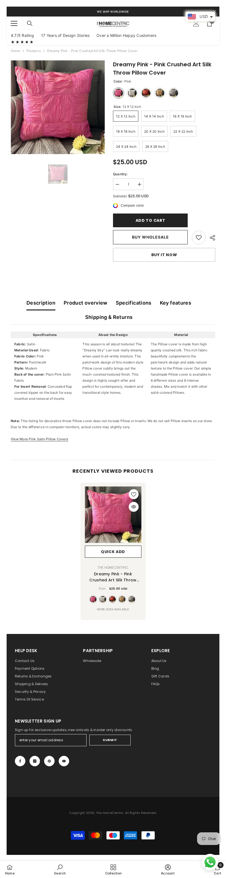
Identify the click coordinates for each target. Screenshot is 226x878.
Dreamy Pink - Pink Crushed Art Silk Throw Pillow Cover (112, 577)
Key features (175, 303)
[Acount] (196, 23)
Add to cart (150, 220)
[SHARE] (210, 237)
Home (15, 51)
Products (33, 51)
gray (132, 599)
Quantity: (120, 174)
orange (112, 599)
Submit (110, 740)
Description (40, 303)
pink (93, 599)
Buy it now (164, 255)
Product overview (85, 303)
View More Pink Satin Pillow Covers (39, 439)
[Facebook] (20, 761)
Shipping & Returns (109, 317)
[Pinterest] (49, 761)
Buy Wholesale (150, 237)
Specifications (134, 303)
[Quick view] (134, 507)
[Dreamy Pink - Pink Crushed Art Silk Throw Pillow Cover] (113, 514)
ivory (103, 599)
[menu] (14, 23)
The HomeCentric (113, 567)
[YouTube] (64, 761)
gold (122, 599)
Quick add (113, 551)
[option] (58, 107)
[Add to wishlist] (134, 494)
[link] (199, 237)
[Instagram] (34, 761)
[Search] (29, 23)
